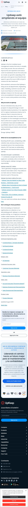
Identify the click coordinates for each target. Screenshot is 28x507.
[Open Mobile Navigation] (25, 2)
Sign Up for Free (14, 335)
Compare (4, 427)
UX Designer (6, 260)
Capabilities (5, 442)
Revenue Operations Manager (11, 276)
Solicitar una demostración (14, 386)
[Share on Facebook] (6, 60)
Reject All (14, 500)
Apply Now (4, 305)
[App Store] (5, 484)
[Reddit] (17, 481)
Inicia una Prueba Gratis (14, 381)
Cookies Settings (14, 497)
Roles (2, 436)
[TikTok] (14, 481)
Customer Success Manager (11, 268)
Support (3, 451)
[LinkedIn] (12, 481)
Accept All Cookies (14, 504)
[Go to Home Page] (5, 2)
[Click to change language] (22, 2)
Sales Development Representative (13, 290)
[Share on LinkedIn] (4, 60)
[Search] (19, 2)
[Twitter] (4, 481)
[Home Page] (2, 6)
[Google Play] (15, 484)
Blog (6, 6)
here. (2, 201)
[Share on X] (1, 60)
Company (4, 448)
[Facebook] (9, 481)
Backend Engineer (8, 253)
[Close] (25, 490)
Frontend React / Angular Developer (13, 242)
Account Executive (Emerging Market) (13, 283)
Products (4, 430)
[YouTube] (2, 481)
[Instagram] (7, 481)
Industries (4, 439)
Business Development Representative (14, 287)
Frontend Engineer (8, 249)
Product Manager (8, 298)
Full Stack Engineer (8, 246)
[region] (14, 498)
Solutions (4, 433)
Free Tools (4, 454)
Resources (4, 445)
